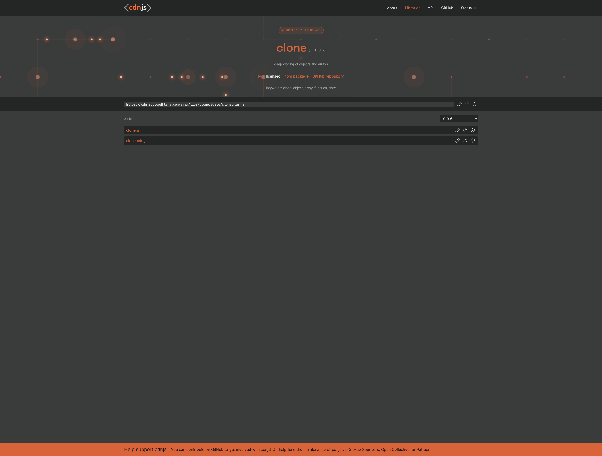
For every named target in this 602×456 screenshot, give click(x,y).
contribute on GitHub (204, 449)
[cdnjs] (138, 8)
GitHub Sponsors (364, 449)
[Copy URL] (459, 104)
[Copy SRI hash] (474, 104)
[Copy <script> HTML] (467, 104)
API (431, 7)
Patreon (423, 449)
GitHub (447, 7)
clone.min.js (136, 140)
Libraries (412, 7)
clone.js (133, 130)
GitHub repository (328, 76)
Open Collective (395, 449)
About (392, 7)
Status (466, 7)
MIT (261, 76)
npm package (296, 76)
